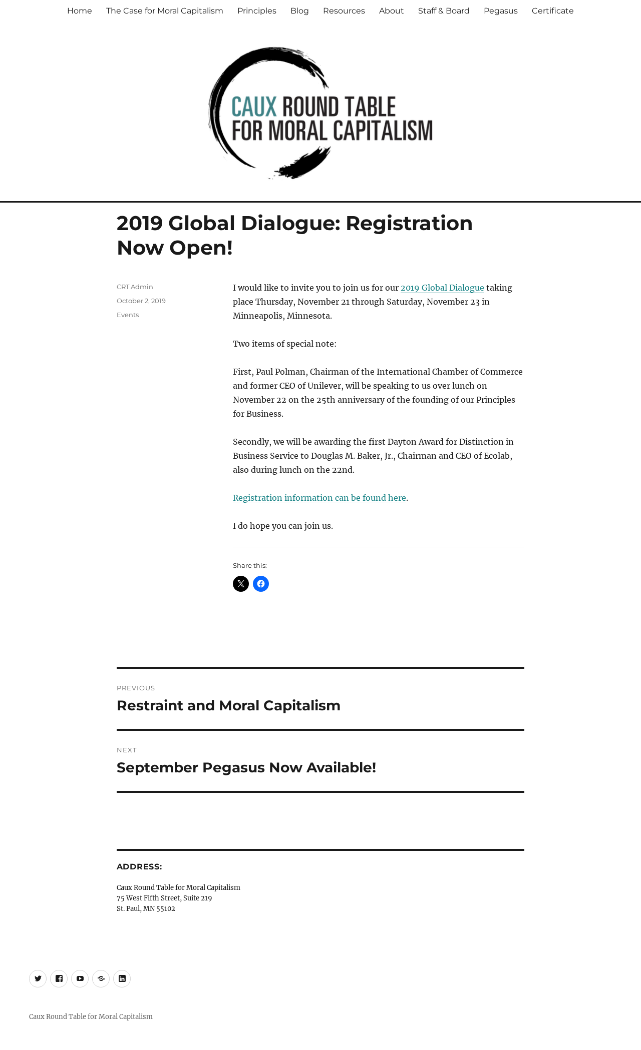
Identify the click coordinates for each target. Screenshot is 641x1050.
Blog (299, 11)
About (391, 11)
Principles (256, 11)
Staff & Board (444, 11)
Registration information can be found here (319, 498)
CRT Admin (135, 287)
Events (128, 315)
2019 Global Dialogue (442, 288)
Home (79, 11)
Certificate (553, 11)
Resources (344, 11)
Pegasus (501, 11)
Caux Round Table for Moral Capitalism (91, 1016)
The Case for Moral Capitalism (164, 11)
